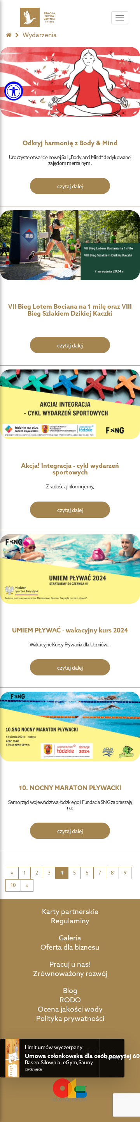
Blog (70, 990)
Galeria (70, 937)
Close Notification (111, 1058)
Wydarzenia (40, 35)
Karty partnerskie (70, 911)
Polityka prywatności (70, 1018)
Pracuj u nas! (70, 964)
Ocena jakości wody (70, 1009)
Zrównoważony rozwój (70, 973)
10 (13, 885)
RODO (70, 999)
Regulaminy (70, 920)
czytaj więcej (33, 1069)
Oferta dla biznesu (70, 947)
